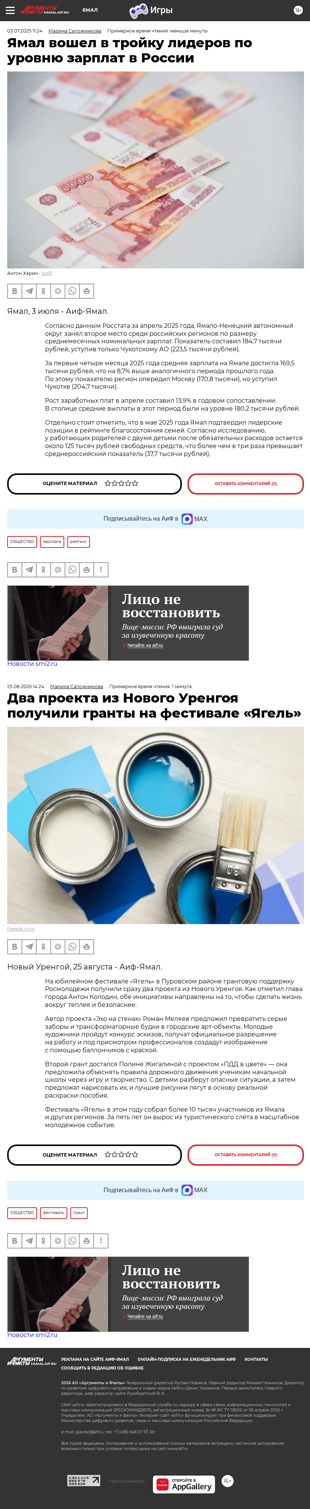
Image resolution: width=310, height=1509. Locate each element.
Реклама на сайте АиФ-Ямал (95, 1359)
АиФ (47, 273)
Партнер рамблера (126, 1481)
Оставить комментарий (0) (246, 483)
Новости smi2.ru (32, 663)
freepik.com (21, 929)
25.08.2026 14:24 (25, 686)
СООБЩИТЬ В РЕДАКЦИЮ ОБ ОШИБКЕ (102, 1368)
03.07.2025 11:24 (24, 31)
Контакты (256, 1359)
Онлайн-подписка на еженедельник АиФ (187, 1359)
